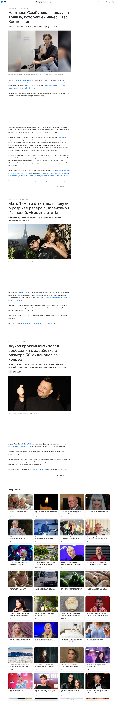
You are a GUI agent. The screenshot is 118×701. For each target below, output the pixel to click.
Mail (3, 699)
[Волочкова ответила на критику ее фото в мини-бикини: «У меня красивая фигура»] (97, 557)
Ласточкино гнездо (27, 176)
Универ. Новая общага (61, 170)
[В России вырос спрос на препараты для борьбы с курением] (97, 634)
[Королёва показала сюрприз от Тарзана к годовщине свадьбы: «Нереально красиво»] (72, 685)
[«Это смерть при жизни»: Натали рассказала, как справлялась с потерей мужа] (97, 506)
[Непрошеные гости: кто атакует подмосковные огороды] (20, 583)
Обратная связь (111, 699)
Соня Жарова (17, 371)
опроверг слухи (37, 469)
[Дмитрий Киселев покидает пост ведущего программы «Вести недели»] (72, 506)
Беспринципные (61, 176)
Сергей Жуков (29, 444)
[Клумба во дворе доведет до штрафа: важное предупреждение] (46, 608)
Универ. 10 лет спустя (18, 173)
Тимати (20, 292)
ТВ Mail (25, 341)
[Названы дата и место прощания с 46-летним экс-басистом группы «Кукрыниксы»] (46, 531)
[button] (39, 242)
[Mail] (2, 2)
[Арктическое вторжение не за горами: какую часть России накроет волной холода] (20, 659)
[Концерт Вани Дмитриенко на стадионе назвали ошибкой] (72, 531)
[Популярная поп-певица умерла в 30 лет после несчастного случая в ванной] (46, 506)
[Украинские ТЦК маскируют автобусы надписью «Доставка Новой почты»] (46, 583)
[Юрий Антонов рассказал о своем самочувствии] (20, 557)
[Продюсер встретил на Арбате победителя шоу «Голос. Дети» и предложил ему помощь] (97, 608)
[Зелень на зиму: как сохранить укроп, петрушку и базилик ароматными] (46, 557)
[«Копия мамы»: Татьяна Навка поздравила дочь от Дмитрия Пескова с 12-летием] (46, 659)
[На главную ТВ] (5, 2)
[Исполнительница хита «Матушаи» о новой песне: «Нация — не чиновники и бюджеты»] (20, 685)
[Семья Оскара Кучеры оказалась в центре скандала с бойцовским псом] (97, 685)
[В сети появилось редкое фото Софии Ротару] (97, 659)
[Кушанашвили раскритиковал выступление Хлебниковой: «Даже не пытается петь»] (20, 608)
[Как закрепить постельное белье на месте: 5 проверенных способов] (72, 634)
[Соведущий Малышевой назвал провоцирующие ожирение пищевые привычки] (72, 608)
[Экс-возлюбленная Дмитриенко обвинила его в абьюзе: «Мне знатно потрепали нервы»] (46, 685)
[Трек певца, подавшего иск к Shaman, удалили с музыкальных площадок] (72, 557)
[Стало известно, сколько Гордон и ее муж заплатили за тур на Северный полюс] (20, 634)
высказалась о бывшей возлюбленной (36, 323)
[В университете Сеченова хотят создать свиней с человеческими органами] (97, 583)
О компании (7, 699)
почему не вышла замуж (39, 181)
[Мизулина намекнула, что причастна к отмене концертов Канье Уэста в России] (46, 634)
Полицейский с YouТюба (45, 176)
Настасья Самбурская (23, 80)
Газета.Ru (26, 8)
